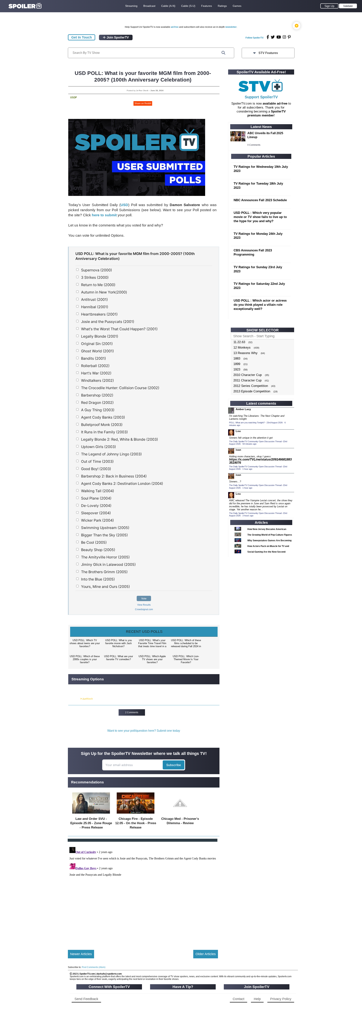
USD (124, 205)
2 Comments (131, 712)
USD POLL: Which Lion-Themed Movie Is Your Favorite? (186, 659)
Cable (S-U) (188, 5)
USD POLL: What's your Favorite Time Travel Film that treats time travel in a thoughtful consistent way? (152, 643)
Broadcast (149, 5)
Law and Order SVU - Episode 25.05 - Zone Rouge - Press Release (91, 823)
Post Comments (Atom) (93, 967)
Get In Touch (81, 37)
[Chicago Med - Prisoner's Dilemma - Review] (180, 814)
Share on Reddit (142, 103)
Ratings (222, 5)
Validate (348, 6)
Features (206, 5)
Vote (143, 598)
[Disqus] (143, 892)
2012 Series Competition (250, 386)
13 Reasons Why (245, 353)
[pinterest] (289, 37)
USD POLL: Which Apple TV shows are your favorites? (152, 659)
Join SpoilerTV (117, 37)
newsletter (231, 27)
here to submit (104, 215)
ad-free (175, 27)
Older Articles (206, 954)
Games (237, 5)
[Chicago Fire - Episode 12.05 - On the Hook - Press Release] (135, 814)
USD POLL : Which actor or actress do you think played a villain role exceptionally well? (260, 305)
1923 (236, 369)
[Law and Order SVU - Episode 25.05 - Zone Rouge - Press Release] (91, 814)
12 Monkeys (242, 347)
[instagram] (284, 37)
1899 (236, 364)
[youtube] (278, 37)
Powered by (74, 699)
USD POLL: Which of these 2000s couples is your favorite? (85, 659)
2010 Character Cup (247, 375)
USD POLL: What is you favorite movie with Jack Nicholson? (118, 643)
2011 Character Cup (247, 380)
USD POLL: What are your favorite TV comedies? (118, 658)
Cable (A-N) (168, 5)
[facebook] (268, 37)
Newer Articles (81, 954)
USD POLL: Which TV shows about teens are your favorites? (85, 643)
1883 (236, 358)
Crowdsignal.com (144, 609)
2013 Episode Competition (251, 391)
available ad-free (275, 103)
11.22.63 (239, 342)
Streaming (131, 5)
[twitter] (272, 37)
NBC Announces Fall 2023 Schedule (260, 200)
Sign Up (329, 6)
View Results (144, 605)
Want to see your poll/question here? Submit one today (143, 730)
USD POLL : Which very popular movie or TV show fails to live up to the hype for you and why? (260, 217)
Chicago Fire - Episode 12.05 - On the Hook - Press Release (135, 823)
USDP (73, 97)
